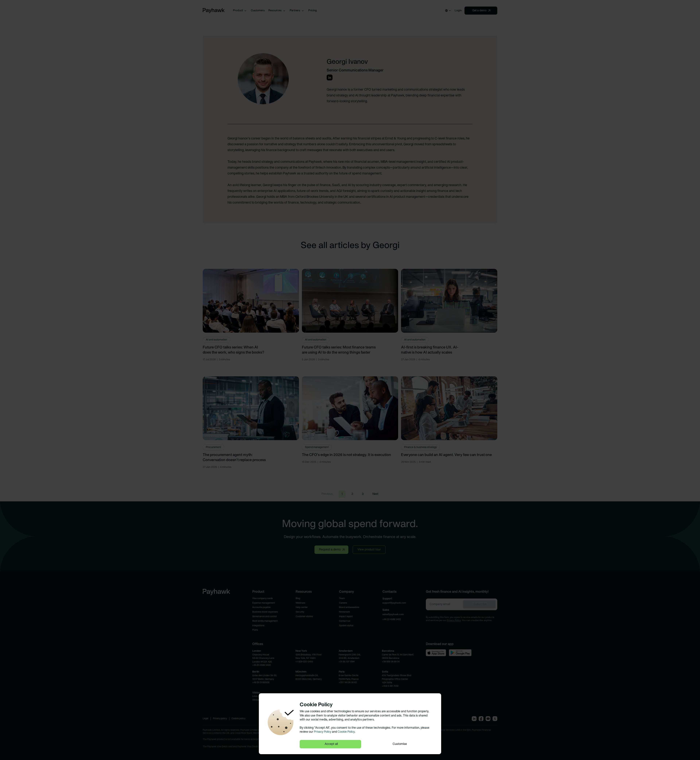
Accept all (331, 744)
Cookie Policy (346, 732)
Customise (400, 744)
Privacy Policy (322, 732)
